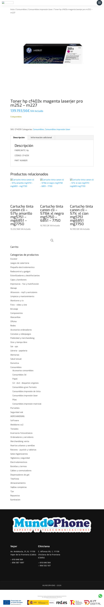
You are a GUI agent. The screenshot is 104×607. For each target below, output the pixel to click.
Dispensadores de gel (19, 475)
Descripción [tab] (19, 137)
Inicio (12, 9)
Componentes (16, 313)
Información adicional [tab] (41, 137)
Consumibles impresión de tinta (26, 391)
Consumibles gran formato (24, 387)
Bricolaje (14, 309)
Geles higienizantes (19, 454)
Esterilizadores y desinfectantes (25, 275)
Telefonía (14, 479)
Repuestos (15, 495)
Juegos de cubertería (19, 263)
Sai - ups (14, 346)
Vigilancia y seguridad (20, 458)
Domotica (14, 363)
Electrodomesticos (18, 462)
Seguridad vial (16, 412)
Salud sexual (16, 359)
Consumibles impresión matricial (26, 404)
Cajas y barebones (18, 280)
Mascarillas (15, 317)
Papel (14, 379)
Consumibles (21, 9)
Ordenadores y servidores (21, 437)
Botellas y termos (18, 466)
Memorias (14, 355)
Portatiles (15, 408)
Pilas (14, 399)
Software (14, 420)
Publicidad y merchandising (22, 338)
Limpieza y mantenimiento (22, 296)
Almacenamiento (18, 483)
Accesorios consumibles (22, 370)
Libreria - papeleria (18, 350)
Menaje (13, 288)
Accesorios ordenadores (21, 330)
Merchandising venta (19, 441)
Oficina (13, 321)
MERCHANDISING (17, 416)
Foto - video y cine (18, 305)
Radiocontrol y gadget (20, 271)
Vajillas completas (18, 487)
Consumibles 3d (19, 375)
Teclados (14, 429)
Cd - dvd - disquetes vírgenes (25, 383)
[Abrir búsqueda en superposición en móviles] (52, 240)
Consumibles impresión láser (40, 9)
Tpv (12, 491)
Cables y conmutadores (20, 470)
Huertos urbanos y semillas (22, 445)
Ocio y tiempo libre (18, 342)
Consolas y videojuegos (20, 334)
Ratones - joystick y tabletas (23, 450)
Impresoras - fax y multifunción (24, 284)
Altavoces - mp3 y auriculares (23, 292)
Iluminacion (15, 499)
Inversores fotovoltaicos (21, 433)
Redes (13, 325)
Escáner (13, 259)
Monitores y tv (17, 300)
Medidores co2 (16, 424)
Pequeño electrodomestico (22, 267)
